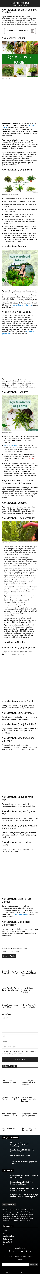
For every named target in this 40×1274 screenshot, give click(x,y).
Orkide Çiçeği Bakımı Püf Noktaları (10, 1006)
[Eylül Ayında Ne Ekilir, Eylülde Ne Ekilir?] (29, 1122)
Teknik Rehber (11, 949)
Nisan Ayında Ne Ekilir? (8, 1129)
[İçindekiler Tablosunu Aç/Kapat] (31, 31)
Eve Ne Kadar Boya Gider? (20, 1156)
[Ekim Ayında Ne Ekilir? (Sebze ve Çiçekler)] (11, 1091)
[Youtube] (22, 1251)
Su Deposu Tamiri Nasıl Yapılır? (23, 1210)
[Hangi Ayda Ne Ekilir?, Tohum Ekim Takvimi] (11, 981)
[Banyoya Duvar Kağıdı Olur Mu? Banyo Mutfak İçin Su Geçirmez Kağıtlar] (5, 1196)
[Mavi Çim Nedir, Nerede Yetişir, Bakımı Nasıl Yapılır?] (29, 1091)
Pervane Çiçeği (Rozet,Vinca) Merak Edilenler (28, 973)
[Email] (23, 942)
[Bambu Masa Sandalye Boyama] (11, 1074)
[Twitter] (13, 1251)
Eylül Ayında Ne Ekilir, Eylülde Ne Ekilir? (28, 1129)
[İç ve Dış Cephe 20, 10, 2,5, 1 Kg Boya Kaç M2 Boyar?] (5, 1151)
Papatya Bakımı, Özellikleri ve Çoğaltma (26, 990)
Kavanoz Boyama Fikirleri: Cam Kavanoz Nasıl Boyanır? (21, 1183)
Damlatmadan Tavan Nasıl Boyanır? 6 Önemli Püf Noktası (24, 1189)
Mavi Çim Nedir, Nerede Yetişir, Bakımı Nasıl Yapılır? (28, 1099)
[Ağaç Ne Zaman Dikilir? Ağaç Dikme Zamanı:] (5, 1163)
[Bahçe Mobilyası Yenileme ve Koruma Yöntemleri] (29, 1074)
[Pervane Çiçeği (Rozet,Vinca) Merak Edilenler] (29, 965)
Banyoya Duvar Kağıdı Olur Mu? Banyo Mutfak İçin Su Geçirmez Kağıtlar (24, 1196)
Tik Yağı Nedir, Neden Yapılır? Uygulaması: (28, 1115)
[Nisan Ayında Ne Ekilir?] (11, 1122)
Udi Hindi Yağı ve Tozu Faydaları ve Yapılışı (28, 1006)
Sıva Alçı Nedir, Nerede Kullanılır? (24, 1214)
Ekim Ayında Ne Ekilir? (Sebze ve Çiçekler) (10, 1098)
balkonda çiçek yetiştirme (22, 305)
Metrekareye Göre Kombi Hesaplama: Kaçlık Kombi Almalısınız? (19, 1145)
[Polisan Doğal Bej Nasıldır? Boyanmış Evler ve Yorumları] (5, 1177)
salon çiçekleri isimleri (19, 914)
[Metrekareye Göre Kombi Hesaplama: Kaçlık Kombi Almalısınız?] (5, 1144)
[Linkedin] (30, 1251)
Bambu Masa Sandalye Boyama (9, 1082)
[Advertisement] (20, 102)
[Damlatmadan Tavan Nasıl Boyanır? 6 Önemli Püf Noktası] (5, 1190)
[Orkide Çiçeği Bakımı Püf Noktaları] (11, 998)
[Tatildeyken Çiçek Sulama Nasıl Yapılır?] (11, 965)
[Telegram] (32, 942)
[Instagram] (26, 1251)
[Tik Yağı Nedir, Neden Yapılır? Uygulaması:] (29, 1107)
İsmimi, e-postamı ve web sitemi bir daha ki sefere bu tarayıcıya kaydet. (19, 1053)
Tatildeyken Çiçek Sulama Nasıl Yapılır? (10, 972)
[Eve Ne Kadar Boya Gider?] (5, 1157)
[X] (19, 942)
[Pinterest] (14, 942)
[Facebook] (10, 942)
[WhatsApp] (28, 942)
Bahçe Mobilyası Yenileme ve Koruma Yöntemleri (28, 1083)
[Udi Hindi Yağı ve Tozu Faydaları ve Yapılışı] (29, 998)
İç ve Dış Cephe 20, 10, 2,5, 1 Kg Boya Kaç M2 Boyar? (22, 1151)
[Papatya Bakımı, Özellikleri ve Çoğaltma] (29, 981)
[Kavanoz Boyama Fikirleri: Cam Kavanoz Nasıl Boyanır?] (5, 1183)
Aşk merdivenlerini (10, 445)
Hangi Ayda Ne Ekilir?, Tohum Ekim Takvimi (10, 989)
